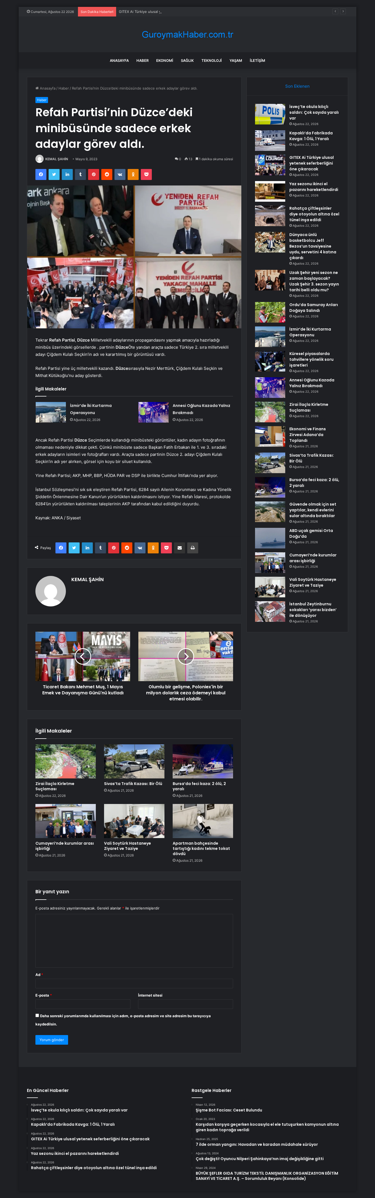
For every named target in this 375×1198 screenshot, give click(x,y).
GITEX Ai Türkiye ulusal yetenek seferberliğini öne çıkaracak (170, 11)
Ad (39, 974)
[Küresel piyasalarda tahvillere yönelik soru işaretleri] (270, 361)
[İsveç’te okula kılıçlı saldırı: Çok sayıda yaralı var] (270, 114)
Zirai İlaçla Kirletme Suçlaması (54, 786)
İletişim (257, 60)
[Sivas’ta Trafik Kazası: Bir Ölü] (134, 761)
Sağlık (187, 60)
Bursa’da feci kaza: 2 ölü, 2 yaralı (199, 786)
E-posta (43, 995)
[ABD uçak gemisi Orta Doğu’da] (270, 538)
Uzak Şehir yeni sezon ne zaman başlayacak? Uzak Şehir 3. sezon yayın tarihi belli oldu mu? (314, 281)
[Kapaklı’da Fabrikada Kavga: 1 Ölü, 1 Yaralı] (270, 140)
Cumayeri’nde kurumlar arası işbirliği (64, 846)
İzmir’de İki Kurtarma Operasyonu (310, 332)
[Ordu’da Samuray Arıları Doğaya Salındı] (270, 312)
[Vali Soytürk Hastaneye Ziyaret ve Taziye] (134, 821)
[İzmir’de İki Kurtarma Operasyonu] (51, 412)
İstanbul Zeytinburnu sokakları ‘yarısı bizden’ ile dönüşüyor (313, 609)
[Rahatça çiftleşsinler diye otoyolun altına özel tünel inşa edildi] (270, 216)
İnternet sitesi (150, 995)
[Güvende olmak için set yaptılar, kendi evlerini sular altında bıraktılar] (270, 511)
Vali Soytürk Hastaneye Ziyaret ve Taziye (127, 846)
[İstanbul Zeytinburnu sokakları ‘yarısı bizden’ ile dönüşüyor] (270, 611)
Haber (142, 60)
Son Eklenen (297, 86)
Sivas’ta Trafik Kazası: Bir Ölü (133, 783)
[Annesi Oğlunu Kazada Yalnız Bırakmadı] (153, 412)
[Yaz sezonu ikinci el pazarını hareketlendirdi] (270, 191)
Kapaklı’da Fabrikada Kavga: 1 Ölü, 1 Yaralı (311, 136)
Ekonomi (164, 60)
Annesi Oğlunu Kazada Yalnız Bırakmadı (311, 383)
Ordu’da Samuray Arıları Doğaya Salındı (313, 307)
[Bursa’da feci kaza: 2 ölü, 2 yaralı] (203, 761)
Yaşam (236, 60)
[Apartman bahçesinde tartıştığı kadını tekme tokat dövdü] (203, 821)
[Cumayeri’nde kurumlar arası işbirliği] (65, 821)
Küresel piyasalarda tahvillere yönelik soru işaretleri (311, 359)
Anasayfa (119, 60)
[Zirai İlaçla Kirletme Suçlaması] (65, 761)
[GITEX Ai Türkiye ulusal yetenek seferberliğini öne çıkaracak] (270, 165)
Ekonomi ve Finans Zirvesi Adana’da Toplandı (307, 434)
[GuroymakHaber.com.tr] (187, 34)
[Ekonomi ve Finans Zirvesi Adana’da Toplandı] (270, 436)
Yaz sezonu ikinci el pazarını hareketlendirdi (313, 186)
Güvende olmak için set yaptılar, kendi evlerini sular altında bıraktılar (312, 509)
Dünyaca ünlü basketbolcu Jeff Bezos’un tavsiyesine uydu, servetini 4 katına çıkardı (312, 246)
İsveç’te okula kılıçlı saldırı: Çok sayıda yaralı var (314, 112)
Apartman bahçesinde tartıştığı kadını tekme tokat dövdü (201, 848)
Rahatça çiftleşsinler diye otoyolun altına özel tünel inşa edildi (314, 214)
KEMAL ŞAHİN (56, 159)
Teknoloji (212, 60)
